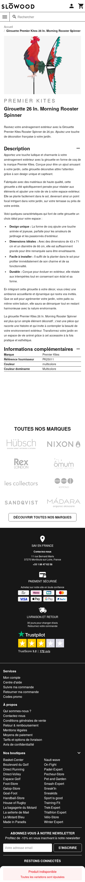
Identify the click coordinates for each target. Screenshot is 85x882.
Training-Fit (52, 802)
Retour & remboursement (20, 725)
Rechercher (26, 17)
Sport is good (53, 798)
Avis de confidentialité (18, 744)
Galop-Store (11, 788)
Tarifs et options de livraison (22, 739)
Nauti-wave (52, 759)
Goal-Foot (10, 793)
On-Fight (50, 764)
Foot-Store (10, 783)
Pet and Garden (55, 778)
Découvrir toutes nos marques (42, 517)
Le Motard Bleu (14, 817)
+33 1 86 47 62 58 (42, 564)
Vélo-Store (51, 817)
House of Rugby (14, 802)
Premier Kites (30, 100)
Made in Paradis (14, 821)
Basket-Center (13, 759)
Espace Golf (11, 778)
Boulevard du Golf (15, 764)
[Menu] (4, 17)
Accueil (8, 27)
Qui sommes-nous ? (17, 711)
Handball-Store (14, 798)
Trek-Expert (52, 807)
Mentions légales (15, 730)
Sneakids (50, 793)
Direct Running (13, 769)
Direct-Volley (12, 774)
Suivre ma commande (18, 687)
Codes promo (12, 696)
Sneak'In (50, 788)
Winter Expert (53, 821)
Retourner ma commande (21, 691)
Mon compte (11, 677)
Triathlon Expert (55, 812)
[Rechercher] (14, 16)
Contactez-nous (42, 551)
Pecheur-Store (54, 774)
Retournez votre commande (43, 626)
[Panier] (81, 6)
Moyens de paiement (17, 734)
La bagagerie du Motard (20, 807)
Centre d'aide (12, 682)
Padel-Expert (53, 769)
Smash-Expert (54, 783)
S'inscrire (68, 847)
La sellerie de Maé (16, 812)
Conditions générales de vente (24, 720)
